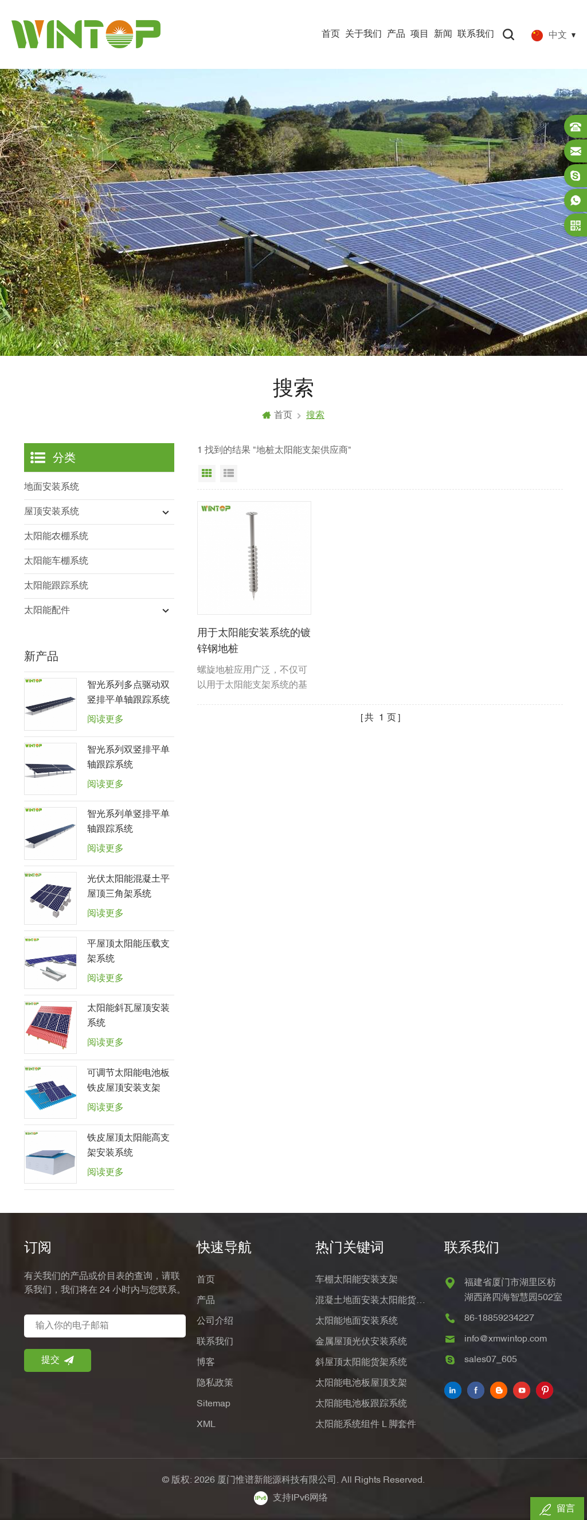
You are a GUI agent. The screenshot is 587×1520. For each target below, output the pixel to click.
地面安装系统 (51, 487)
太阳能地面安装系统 (356, 1321)
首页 (331, 34)
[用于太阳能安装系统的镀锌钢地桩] (254, 558)
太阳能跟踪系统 (56, 586)
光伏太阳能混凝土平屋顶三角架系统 (128, 887)
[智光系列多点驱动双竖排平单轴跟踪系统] (50, 704)
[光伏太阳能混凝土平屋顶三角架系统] (50, 898)
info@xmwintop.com (505, 1339)
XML (206, 1424)
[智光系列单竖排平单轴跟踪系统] (50, 833)
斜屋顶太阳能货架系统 (361, 1362)
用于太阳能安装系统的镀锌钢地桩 (254, 641)
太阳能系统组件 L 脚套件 (365, 1424)
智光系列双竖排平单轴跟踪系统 (128, 758)
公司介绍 (215, 1321)
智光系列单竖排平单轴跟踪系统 (128, 822)
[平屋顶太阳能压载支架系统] (50, 963)
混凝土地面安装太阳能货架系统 (374, 1300)
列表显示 (228, 473)
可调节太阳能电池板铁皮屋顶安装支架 (128, 1081)
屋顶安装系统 (51, 512)
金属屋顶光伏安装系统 (361, 1342)
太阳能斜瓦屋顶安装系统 (128, 1016)
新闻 (443, 34)
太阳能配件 (47, 610)
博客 (206, 1362)
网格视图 (207, 473)
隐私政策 (215, 1383)
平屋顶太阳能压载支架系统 (128, 952)
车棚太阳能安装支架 (356, 1280)
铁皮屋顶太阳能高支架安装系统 (128, 1146)
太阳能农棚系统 (56, 536)
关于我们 (363, 34)
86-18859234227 (499, 1318)
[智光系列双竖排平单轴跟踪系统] (50, 769)
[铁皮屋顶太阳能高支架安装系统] (50, 1157)
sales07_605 (490, 1359)
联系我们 (475, 34)
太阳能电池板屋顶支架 (361, 1383)
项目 (419, 34)
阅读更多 (105, 719)
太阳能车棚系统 (56, 561)
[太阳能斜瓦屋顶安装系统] (50, 1027)
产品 (396, 34)
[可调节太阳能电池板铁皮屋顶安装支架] (50, 1092)
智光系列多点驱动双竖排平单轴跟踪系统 (128, 693)
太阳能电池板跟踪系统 (361, 1404)
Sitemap (213, 1404)
